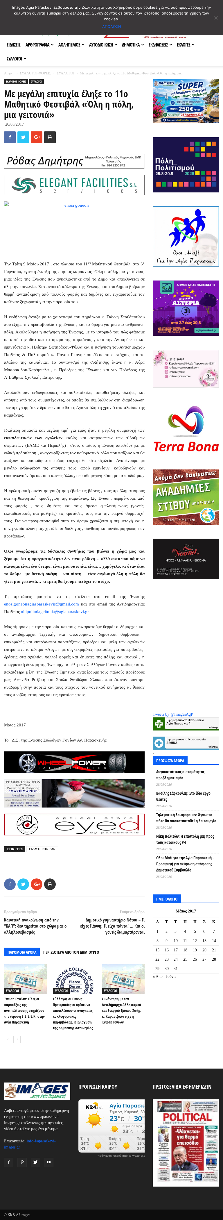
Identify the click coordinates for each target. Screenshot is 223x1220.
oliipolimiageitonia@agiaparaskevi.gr (55, 611)
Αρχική (9, 73)
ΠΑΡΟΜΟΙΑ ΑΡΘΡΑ (22, 952)
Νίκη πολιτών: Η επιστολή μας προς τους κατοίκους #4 (185, 839)
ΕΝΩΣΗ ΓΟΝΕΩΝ (42, 849)
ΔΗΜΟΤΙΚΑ (131, 45)
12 (195, 941)
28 (214, 959)
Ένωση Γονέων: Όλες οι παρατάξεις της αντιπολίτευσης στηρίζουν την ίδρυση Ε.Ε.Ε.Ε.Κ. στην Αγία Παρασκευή (24, 1010)
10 (176, 941)
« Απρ (158, 976)
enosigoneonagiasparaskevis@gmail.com (42, 604)
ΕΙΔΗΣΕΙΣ (13, 45)
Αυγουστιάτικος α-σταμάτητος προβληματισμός (180, 774)
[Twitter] (35, 1162)
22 (157, 959)
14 (214, 941)
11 (185, 941)
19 (195, 950)
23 (167, 959)
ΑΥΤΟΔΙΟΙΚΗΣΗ (101, 45)
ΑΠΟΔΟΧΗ (111, 26)
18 (185, 950)
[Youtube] (48, 1162)
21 (214, 950)
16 (167, 950)
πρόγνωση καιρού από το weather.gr (122, 1155)
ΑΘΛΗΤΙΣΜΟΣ (69, 45)
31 (176, 969)
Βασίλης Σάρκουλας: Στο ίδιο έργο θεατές (183, 796)
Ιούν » (171, 976)
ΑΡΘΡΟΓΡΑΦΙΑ (37, 45)
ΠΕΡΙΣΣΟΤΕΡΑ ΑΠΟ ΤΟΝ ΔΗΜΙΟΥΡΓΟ (71, 952)
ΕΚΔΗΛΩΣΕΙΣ (158, 45)
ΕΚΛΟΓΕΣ (183, 45)
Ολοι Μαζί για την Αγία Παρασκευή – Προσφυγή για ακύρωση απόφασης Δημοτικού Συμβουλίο (185, 864)
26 (195, 959)
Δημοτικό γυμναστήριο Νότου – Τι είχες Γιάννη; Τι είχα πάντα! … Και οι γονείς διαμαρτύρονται (112, 926)
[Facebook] (8, 1162)
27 (204, 959)
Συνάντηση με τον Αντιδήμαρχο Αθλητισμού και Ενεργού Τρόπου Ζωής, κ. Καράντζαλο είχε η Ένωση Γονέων (121, 1010)
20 (204, 950)
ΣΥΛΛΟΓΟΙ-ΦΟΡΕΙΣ (35, 73)
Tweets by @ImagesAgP (173, 714)
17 (176, 950)
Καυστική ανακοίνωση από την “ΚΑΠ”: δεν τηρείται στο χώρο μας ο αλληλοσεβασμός (35, 926)
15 (157, 950)
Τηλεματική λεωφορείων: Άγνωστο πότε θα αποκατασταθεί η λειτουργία (186, 818)
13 (204, 941)
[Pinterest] (22, 1162)
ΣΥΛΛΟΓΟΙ (14, 59)
